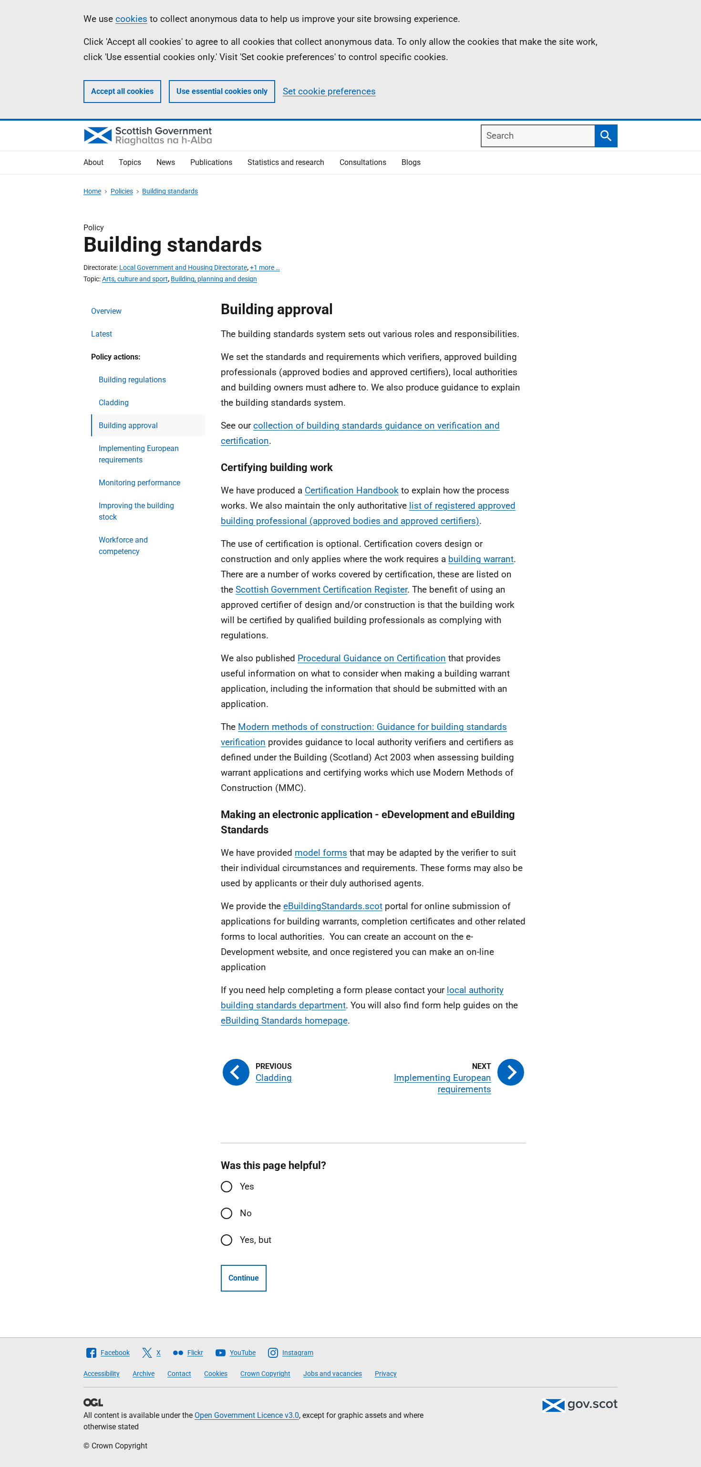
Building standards (170, 191)
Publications (211, 162)
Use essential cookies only (222, 91)
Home (92, 191)
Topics (130, 162)
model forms (321, 852)
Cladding (114, 402)
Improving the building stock (136, 511)
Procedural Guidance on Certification (372, 658)
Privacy (386, 1373)
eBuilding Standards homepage (284, 1020)
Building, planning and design (214, 279)
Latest (101, 334)
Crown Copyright (265, 1373)
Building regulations (132, 379)
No (246, 1213)
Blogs (411, 162)
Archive (144, 1373)
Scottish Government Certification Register (321, 589)
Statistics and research (285, 162)
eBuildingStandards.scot (332, 906)
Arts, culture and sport (135, 279)
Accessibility (101, 1373)
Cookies (215, 1373)
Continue (243, 1277)
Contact (179, 1373)
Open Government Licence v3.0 (247, 1415)
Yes (247, 1186)
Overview (106, 311)
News (165, 162)
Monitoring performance (139, 482)
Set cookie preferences (329, 91)
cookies (131, 18)
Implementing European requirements (139, 454)
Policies (122, 191)
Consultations (363, 162)
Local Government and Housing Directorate (183, 267)
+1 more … (265, 267)
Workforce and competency (123, 545)
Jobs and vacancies (332, 1373)
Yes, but (255, 1239)
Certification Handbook (352, 490)
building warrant (481, 559)
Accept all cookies (122, 91)
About (93, 162)
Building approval (128, 425)
